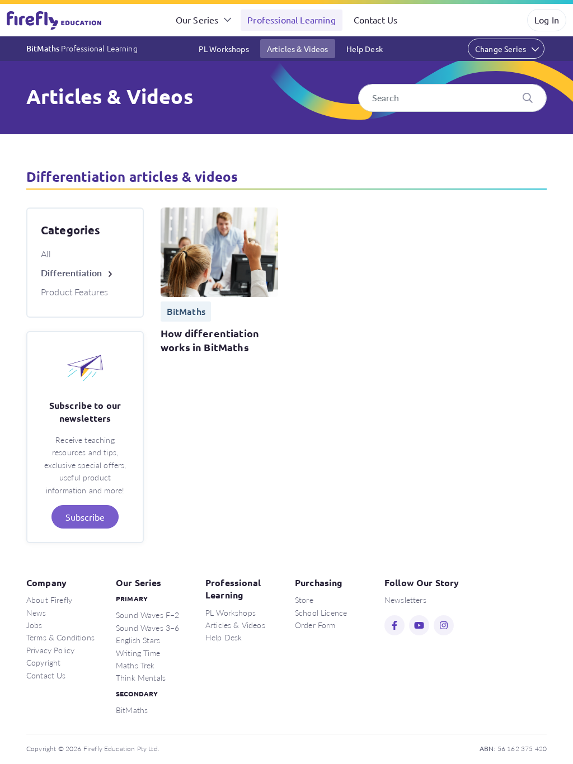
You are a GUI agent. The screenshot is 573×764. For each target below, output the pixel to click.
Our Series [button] (197, 19)
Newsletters (405, 599)
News (36, 612)
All (46, 253)
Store (304, 599)
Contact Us (376, 19)
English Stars (138, 639)
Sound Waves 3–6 (147, 627)
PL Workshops (224, 49)
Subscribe (85, 516)
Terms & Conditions (60, 637)
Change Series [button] (500, 49)
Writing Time (138, 652)
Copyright (43, 662)
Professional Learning (291, 19)
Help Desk (364, 49)
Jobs (34, 624)
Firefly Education (55, 20)
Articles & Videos (297, 49)
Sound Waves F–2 (147, 614)
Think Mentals (141, 677)
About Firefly (49, 599)
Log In (546, 19)
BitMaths (82, 48)
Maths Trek (135, 665)
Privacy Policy (50, 649)
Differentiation (71, 272)
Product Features (75, 291)
